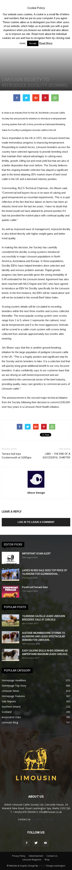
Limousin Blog (10, 722)
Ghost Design (36, 492)
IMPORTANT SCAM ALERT (36, 553)
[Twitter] (36, 843)
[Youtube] (45, 843)
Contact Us (51, 855)
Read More (45, 43)
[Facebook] (26, 843)
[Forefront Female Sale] (10, 591)
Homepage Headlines (14, 680)
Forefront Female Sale (35, 587)
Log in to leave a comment (36, 522)
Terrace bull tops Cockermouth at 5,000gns (16, 455)
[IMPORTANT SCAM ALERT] (10, 558)
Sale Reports (9, 701)
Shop (47, 859)
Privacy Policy (18, 855)
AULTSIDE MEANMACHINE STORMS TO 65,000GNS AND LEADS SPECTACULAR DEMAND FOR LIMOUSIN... (43, 636)
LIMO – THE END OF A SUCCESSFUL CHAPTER (56, 455)
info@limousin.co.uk (42, 819)
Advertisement (36, 855)
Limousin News (10, 690)
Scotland (7, 712)
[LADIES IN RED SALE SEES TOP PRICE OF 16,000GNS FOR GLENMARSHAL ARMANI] (10, 575)
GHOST (42, 865)
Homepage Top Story (14, 685)
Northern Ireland (11, 706)
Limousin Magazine (31, 859)
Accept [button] (32, 43)
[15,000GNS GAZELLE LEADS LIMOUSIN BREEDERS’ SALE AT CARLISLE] (10, 620)
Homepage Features (13, 696)
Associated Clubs (11, 717)
